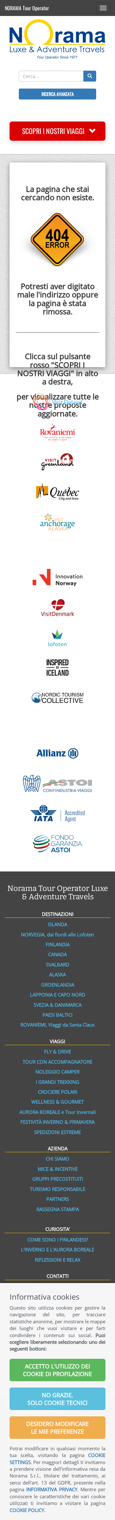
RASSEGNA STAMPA (57, 1209)
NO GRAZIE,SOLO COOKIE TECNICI (57, 1398)
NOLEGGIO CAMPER (57, 1071)
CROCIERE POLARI (57, 1092)
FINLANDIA (58, 944)
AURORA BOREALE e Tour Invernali (57, 1112)
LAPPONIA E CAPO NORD (57, 994)
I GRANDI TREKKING (57, 1082)
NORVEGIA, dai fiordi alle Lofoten (57, 934)
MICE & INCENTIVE (58, 1169)
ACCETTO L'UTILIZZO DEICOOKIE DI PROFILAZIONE (57, 1370)
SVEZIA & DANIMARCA (57, 1005)
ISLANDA (57, 924)
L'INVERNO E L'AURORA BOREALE (57, 1249)
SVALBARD (57, 964)
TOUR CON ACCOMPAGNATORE (57, 1062)
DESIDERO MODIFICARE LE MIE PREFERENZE (57, 1427)
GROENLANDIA (57, 984)
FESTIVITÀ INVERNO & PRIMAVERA (57, 1122)
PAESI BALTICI (57, 1015)
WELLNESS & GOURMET (57, 1102)
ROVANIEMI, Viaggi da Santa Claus (57, 1024)
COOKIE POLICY (27, 1510)
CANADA (57, 954)
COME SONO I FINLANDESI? (57, 1239)
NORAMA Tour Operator (27, 8)
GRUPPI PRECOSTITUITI (57, 1179)
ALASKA (57, 974)
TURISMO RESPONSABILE (57, 1189)
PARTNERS (57, 1199)
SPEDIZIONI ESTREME (57, 1132)
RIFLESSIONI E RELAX (57, 1259)
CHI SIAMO (57, 1158)
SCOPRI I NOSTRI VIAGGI (55, 131)
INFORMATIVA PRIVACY (51, 1489)
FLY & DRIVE (57, 1051)
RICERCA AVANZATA (58, 94)
